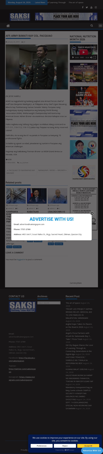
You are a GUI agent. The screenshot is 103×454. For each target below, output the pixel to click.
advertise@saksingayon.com (32, 224)
